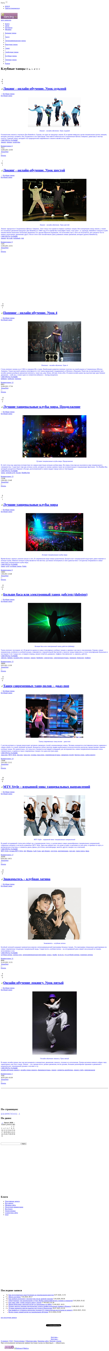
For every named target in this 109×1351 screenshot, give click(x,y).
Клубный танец (6, 96)
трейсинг (11, 379)
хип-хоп (72, 851)
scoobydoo (16, 142)
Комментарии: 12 (7, 382)
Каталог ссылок (55, 1341)
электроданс (48, 658)
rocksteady (16, 238)
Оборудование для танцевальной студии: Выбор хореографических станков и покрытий (41, 1301)
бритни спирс (80, 755)
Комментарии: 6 (7, 146)
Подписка (8, 27)
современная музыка (52, 755)
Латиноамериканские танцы (15, 41)
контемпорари (63, 851)
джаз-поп (4, 755)
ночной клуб (10, 473)
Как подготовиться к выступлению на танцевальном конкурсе (31, 1295)
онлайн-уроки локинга (29, 1070)
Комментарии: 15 (7, 476)
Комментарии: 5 (7, 1074)
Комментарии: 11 (7, 958)
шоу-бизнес (46, 851)
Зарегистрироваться (12, 8)
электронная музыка (61, 658)
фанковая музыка (44, 1070)
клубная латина (6, 955)
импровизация (89, 1070)
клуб (7, 566)
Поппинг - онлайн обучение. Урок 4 (30, 313)
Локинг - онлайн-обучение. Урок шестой (34, 170)
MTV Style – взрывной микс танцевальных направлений (46, 786)
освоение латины (86, 955)
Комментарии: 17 (7, 855)
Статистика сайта (11, 1213)
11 (4, 1114)
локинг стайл (79, 1070)
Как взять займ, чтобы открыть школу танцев (25, 1302)
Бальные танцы (10, 33)
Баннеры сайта (43, 1341)
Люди (7, 26)
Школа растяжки (15, 1297)
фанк (87, 851)
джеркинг (72, 658)
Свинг (7, 48)
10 (6, 1114)
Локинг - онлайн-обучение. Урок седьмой (34, 88)
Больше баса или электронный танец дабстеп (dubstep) (45, 594)
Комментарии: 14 (7, 759)
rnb (25, 851)
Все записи (9, 1203)
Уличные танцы (11, 60)
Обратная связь (31, 1341)
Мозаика (8, 29)
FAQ (7, 1215)
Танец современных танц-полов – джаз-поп (36, 686)
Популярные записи (12, 1201)
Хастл (7, 37)
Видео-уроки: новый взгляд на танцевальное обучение (28, 1312)
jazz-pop (20, 755)
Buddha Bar (26, 473)
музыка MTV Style (16, 851)
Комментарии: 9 (7, 242)
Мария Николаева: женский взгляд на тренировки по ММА (30, 1304)
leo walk (9, 238)
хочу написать (6, 20)
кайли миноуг (90, 755)
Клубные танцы (11, 56)
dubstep (10, 658)
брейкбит (39, 658)
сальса (49, 955)
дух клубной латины (71, 955)
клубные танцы (15, 566)
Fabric (24, 566)
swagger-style (18, 658)
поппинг (18, 379)
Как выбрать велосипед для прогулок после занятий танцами (31, 1299)
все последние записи (9, 1317)
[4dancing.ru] (9, 18)
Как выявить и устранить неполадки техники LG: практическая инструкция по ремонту (41, 1310)
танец (3, 473)
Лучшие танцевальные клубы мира (30, 504)
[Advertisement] (54, 277)
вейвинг (4, 379)
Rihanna (29, 851)
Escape (18, 473)
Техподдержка (10, 1211)
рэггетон (54, 851)
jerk (22, 238)
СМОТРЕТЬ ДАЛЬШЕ (9, 140)
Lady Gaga (37, 851)
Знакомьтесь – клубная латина (26, 879)
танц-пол (27, 755)
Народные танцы (11, 44)
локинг (3, 142)
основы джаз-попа (37, 755)
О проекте (4, 1341)
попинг (9, 142)
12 (2, 1114)
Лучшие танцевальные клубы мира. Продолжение (41, 407)
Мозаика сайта (10, 1205)
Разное (7, 63)
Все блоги (8, 1209)
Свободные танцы (11, 52)
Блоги (7, 24)
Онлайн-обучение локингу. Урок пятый (33, 983)
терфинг (88, 658)
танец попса (80, 851)
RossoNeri (4, 152)
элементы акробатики (65, 1070)
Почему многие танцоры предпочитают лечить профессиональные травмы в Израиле (40, 1306)
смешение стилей (67, 755)
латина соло (17, 955)
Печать (3, 155)
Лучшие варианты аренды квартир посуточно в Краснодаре (30, 1308)
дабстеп (3, 658)
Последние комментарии (14, 1207)
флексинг (80, 658)
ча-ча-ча (61, 955)
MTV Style (12, 755)
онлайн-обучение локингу (10, 1070)
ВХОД (7, 6)
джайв (54, 955)
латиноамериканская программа (34, 955)
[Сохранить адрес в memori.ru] (37, 69)
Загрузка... (54, 1337)
